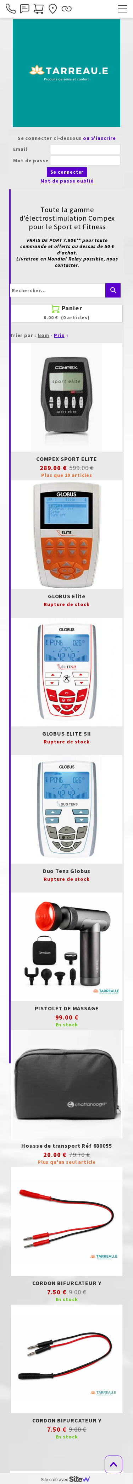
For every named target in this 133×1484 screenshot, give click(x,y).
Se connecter (67, 172)
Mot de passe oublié (67, 181)
